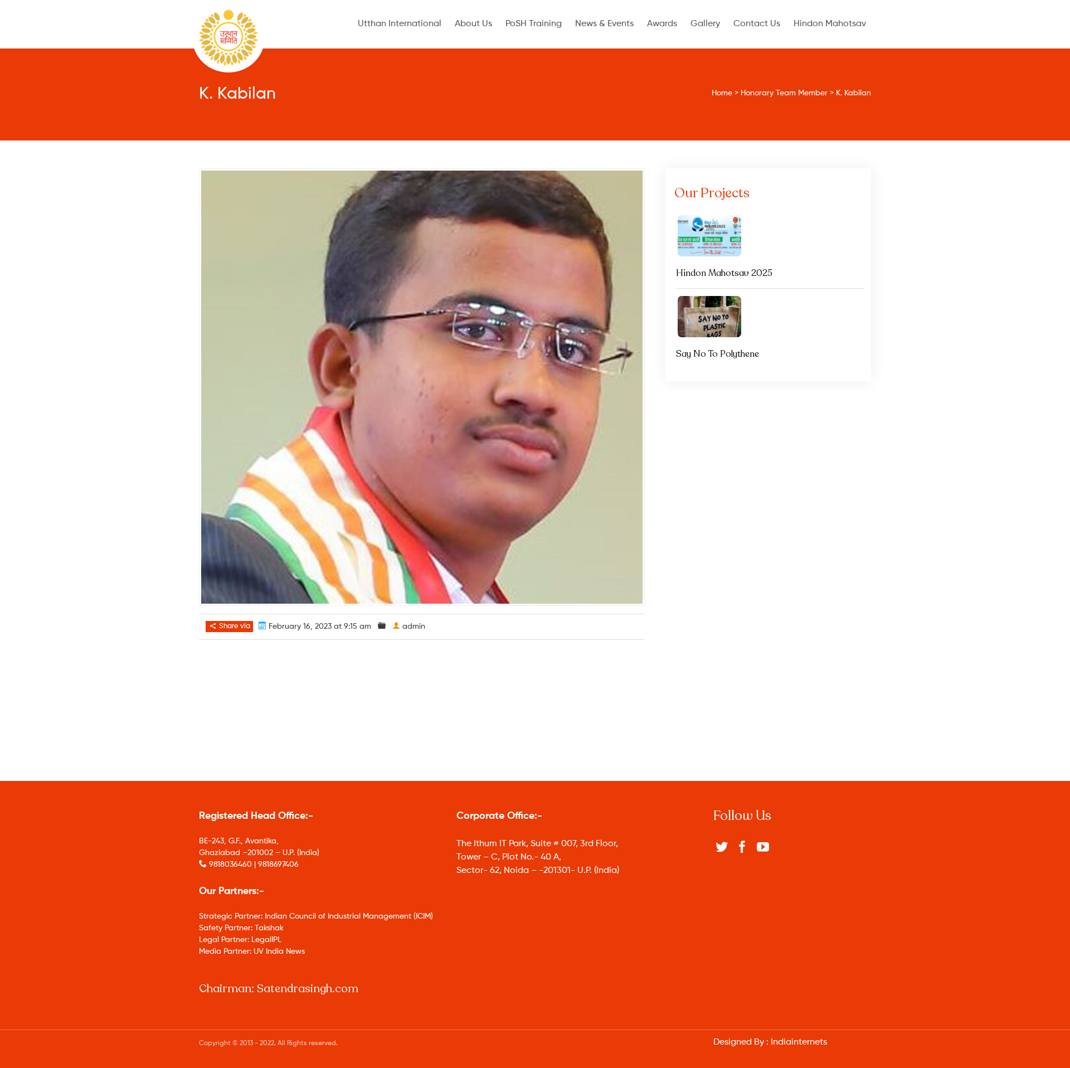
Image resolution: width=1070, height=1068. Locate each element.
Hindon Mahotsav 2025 (724, 273)
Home (722, 93)
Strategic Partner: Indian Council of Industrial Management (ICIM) (316, 916)
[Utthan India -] (228, 37)
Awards (662, 24)
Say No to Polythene (717, 354)
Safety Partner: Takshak (241, 928)
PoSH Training (533, 24)
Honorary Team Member (784, 93)
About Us (473, 24)
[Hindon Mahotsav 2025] (770, 235)
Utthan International (399, 24)
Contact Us (756, 24)
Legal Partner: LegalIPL (240, 940)
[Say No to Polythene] (770, 316)
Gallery (705, 24)
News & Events (604, 24)
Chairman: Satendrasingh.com (278, 988)
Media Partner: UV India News (252, 951)
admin (413, 626)
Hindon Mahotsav (830, 24)
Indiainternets (799, 1042)
